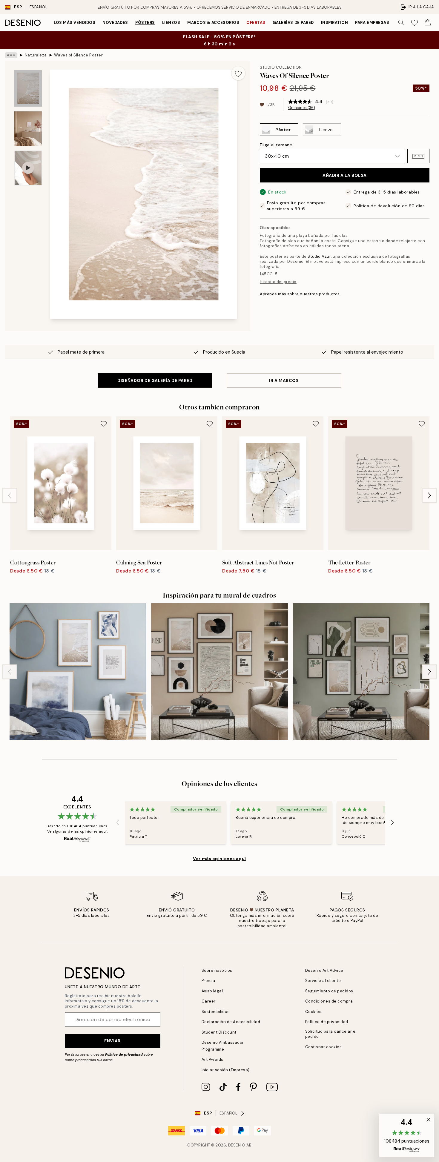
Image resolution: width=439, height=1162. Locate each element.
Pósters (145, 22)
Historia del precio (278, 281)
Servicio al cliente (323, 980)
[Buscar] (401, 22)
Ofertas (255, 22)
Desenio (236, 1145)
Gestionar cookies (323, 1046)
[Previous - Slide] (9, 495)
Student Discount (219, 1032)
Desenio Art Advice (324, 970)
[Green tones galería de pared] (361, 671)
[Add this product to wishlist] (238, 73)
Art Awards (212, 1059)
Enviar (112, 1040)
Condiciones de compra (329, 1001)
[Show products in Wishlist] (414, 23)
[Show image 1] (28, 88)
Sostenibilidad (216, 1011)
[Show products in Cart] (427, 23)
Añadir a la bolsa (345, 175)
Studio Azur (319, 256)
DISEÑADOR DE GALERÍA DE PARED (154, 380)
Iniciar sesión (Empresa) (226, 1069)
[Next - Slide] (429, 495)
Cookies (313, 1011)
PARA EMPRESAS (372, 22)
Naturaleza (36, 55)
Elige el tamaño (276, 145)
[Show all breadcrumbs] (11, 55)
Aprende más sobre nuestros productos (300, 294)
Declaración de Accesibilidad (231, 1021)
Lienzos (171, 22)
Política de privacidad (124, 1054)
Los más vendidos (74, 22)
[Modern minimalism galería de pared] (219, 671)
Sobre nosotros (217, 970)
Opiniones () (301, 107)
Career (209, 1001)
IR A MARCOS (284, 380)
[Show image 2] (28, 128)
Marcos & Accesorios (213, 22)
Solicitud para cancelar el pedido (331, 1034)
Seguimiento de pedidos (329, 991)
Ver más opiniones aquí (219, 858)
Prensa (208, 980)
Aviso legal (212, 991)
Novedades (115, 22)
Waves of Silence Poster (78, 55)
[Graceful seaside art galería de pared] (78, 671)
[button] (418, 156)
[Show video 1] (28, 168)
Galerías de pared (293, 22)
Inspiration (334, 22)
